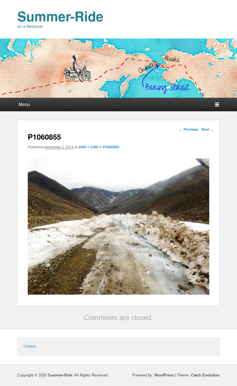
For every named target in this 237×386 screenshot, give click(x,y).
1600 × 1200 (88, 147)
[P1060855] (118, 293)
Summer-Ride (60, 15)
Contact (29, 346)
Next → (207, 130)
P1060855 (111, 147)
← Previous (188, 130)
